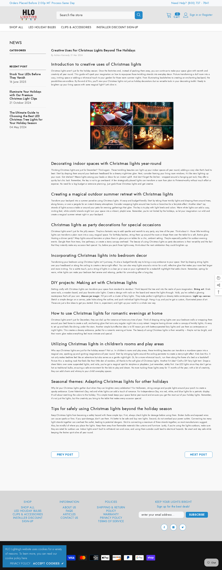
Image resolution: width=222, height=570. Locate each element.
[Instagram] (173, 527)
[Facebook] (164, 527)
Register (207, 15)
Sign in (194, 15)
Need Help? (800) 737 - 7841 (190, 3)
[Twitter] (182, 527)
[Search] (100, 15)
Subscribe (197, 515)
